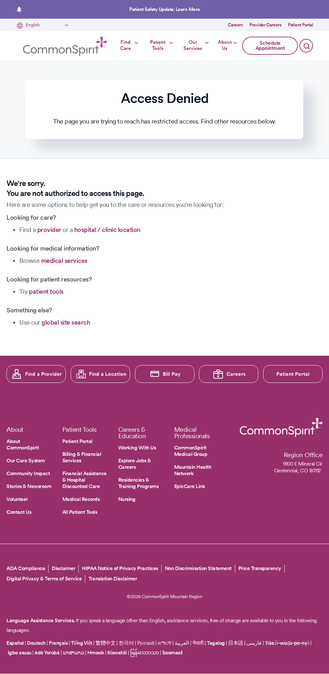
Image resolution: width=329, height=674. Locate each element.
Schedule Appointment (270, 45)
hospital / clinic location (107, 230)
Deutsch (36, 643)
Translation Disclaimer (112, 579)
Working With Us (137, 448)
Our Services (192, 45)
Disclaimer (63, 568)
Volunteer (17, 499)
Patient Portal (300, 24)
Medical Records (81, 499)
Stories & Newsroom (28, 486)
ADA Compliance (25, 568)
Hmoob (95, 653)
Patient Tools (157, 45)
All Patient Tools (79, 512)
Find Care (125, 45)
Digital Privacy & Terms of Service (44, 579)
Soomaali (172, 653)
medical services (64, 260)
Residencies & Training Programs (138, 483)
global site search (65, 322)
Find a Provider (43, 374)
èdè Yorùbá (47, 653)
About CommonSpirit (22, 444)
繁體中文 (105, 643)
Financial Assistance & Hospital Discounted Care (84, 479)
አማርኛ (165, 643)
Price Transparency (259, 568)
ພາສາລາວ (73, 653)
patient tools (46, 291)
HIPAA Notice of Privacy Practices (120, 568)
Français (58, 643)
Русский (146, 643)
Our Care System (25, 460)
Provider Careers (265, 24)
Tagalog (216, 643)
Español (15, 643)
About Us (225, 45)
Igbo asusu (19, 653)
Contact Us (18, 512)
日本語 (236, 643)
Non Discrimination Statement (198, 568)
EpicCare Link (189, 486)
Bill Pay (172, 374)
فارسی (254, 643)
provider (49, 230)
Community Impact (28, 473)
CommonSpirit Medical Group (191, 451)
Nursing (127, 499)
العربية (182, 643)
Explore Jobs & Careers (134, 463)
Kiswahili (117, 653)
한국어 (126, 643)
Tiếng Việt (81, 643)
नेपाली (198, 643)
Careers (235, 24)
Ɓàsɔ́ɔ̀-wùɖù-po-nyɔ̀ (287, 643)
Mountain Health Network (192, 470)
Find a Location (107, 374)
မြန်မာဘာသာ (144, 653)
